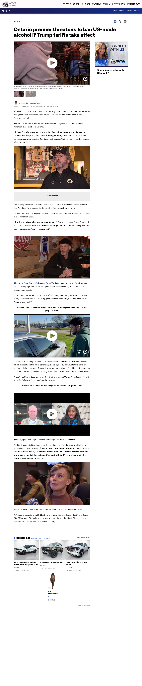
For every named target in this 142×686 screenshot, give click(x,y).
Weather (96, 4)
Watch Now (133, 4)
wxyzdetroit (3, 11)
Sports (106, 4)
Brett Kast (25, 103)
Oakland (129, 10)
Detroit (115, 10)
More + (136, 10)
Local (76, 4)
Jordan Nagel (35, 103)
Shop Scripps (118, 4)
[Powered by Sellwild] (87, 605)
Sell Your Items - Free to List (40, 538)
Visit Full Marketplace (83, 538)
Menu (66, 4)
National (85, 4)
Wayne (121, 10)
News (17, 21)
